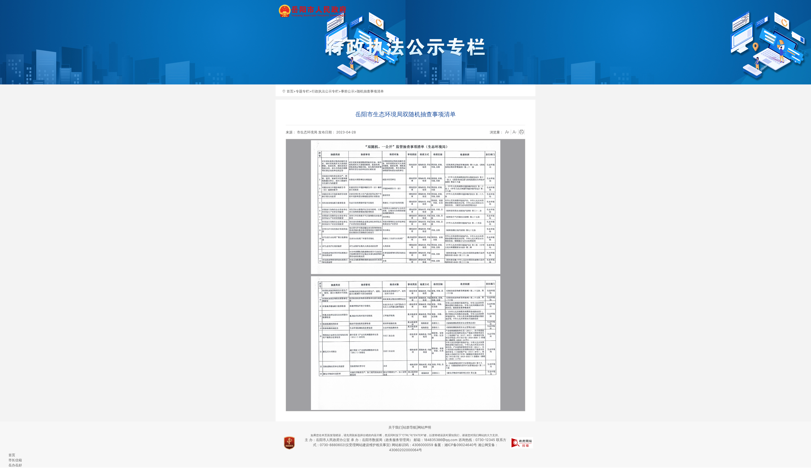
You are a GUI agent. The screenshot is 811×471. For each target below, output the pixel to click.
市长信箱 (15, 460)
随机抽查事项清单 (370, 91)
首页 (290, 91)
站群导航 (409, 427)
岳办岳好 (15, 465)
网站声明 (424, 427)
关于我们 (395, 427)
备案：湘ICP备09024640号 (456, 445)
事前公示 (347, 91)
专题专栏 (302, 91)
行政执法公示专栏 (325, 91)
